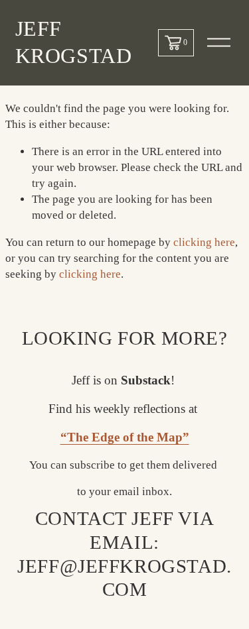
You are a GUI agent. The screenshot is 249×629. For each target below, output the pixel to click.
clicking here (204, 242)
